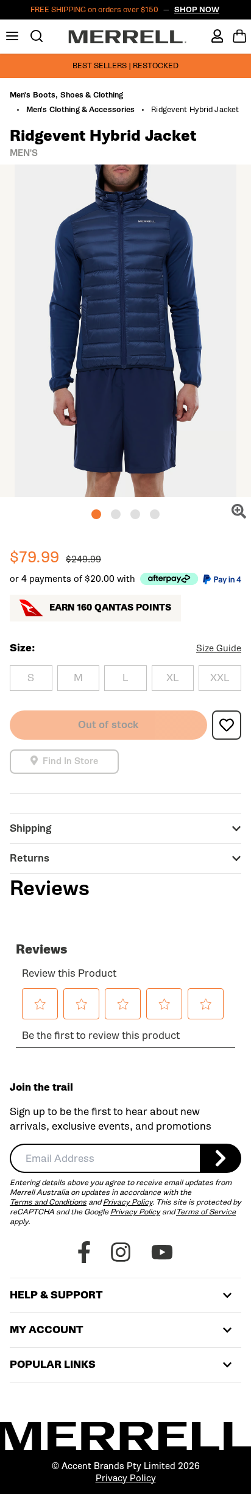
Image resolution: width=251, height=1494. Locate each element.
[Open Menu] (12, 36)
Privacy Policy (127, 1201)
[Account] (217, 36)
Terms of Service (206, 1211)
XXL (220, 677)
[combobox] (105, 1158)
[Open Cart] (239, 36)
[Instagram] (121, 1252)
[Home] (127, 36)
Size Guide (218, 648)
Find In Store (70, 761)
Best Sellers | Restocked (125, 65)
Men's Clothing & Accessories (80, 110)
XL (172, 677)
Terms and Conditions (48, 1201)
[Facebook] (84, 1252)
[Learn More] (169, 578)
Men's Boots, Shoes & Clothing (66, 95)
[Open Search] (36, 36)
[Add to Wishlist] (226, 725)
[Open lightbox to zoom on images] (239, 511)
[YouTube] (162, 1252)
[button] (96, 514)
